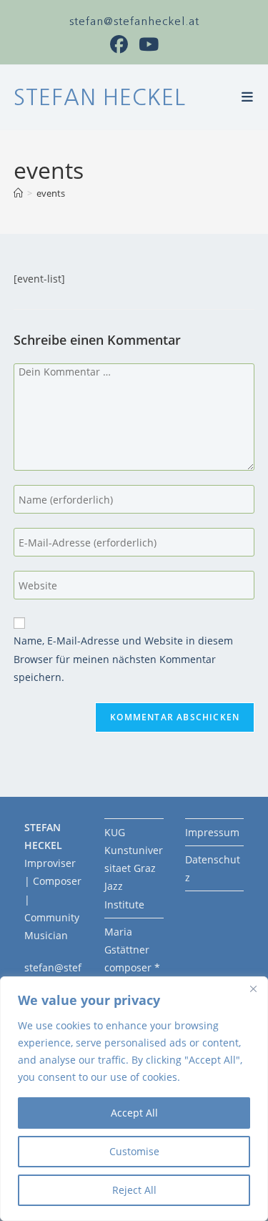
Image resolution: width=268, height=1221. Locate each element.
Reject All (134, 1190)
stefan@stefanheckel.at (134, 21)
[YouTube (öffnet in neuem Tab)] (149, 45)
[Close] (253, 988)
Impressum (212, 832)
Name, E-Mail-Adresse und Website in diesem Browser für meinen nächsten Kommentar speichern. (123, 658)
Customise (134, 1151)
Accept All (134, 1112)
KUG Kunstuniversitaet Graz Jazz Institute (133, 868)
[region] (134, 1098)
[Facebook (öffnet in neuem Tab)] (124, 45)
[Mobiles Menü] (248, 97)
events (50, 193)
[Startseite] (18, 193)
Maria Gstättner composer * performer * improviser (133, 968)
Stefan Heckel (100, 97)
